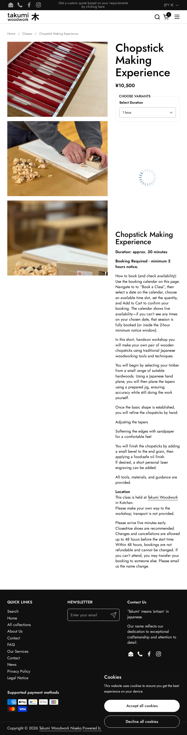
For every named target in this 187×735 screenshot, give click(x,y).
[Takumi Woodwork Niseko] (23, 17)
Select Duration (131, 102)
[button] (157, 17)
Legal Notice (17, 678)
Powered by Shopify (99, 728)
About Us (14, 631)
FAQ (11, 644)
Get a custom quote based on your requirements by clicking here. (93, 5)
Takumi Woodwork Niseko (60, 728)
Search (13, 611)
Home (12, 618)
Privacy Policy (18, 671)
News (11, 664)
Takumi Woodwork (163, 497)
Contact (13, 638)
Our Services (17, 651)
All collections (19, 624)
